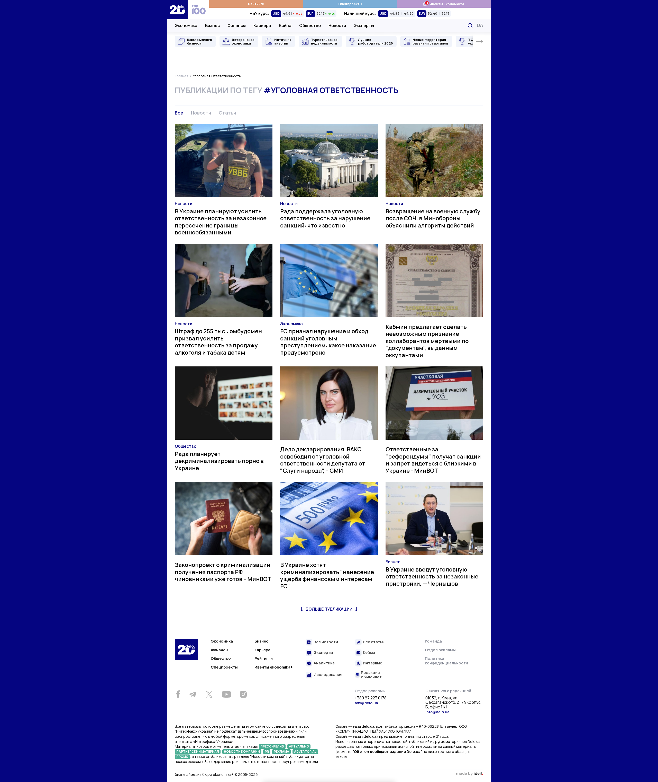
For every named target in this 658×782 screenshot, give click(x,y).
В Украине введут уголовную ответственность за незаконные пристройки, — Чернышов (432, 576)
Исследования (328, 675)
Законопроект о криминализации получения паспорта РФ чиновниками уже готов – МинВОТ (223, 572)
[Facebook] (178, 694)
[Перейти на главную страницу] (177, 9)
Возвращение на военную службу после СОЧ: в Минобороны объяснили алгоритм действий (433, 218)
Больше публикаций (329, 609)
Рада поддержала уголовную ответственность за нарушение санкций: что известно (325, 218)
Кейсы (369, 653)
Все (179, 113)
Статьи (227, 113)
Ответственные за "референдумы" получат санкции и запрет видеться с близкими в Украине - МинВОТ (433, 460)
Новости (337, 25)
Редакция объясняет (371, 675)
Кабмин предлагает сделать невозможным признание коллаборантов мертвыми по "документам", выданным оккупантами (427, 341)
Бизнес (212, 25)
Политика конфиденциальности (446, 661)
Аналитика (324, 663)
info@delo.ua (437, 712)
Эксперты (364, 25)
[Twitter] (209, 694)
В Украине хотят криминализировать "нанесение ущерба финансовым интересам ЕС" (327, 575)
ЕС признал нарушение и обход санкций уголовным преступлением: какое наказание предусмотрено (328, 341)
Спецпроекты (350, 4)
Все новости (326, 642)
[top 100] (198, 9)
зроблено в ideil (469, 774)
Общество (310, 25)
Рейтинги (256, 4)
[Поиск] (470, 25)
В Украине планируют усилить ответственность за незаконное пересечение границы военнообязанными (221, 221)
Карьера (262, 25)
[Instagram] (243, 694)
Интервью (372, 663)
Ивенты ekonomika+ (273, 667)
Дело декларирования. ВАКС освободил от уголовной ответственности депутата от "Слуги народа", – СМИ (322, 460)
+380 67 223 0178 (371, 698)
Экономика (186, 25)
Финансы (236, 25)
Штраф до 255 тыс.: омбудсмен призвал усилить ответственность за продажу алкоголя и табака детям (218, 341)
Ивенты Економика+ (444, 3)
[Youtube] (226, 694)
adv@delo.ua (366, 703)
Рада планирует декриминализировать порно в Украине (219, 461)
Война (285, 25)
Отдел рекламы (440, 650)
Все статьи (374, 642)
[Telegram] (192, 694)
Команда (433, 641)
